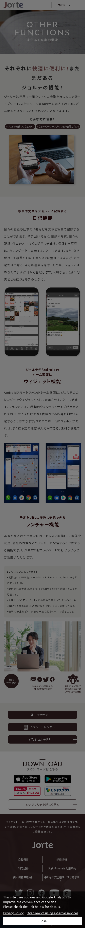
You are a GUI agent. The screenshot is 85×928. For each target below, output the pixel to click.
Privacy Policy (13, 913)
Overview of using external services (52, 913)
